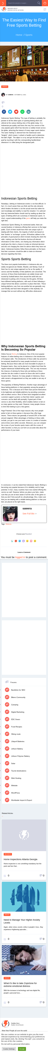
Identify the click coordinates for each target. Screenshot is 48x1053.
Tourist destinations (18, 771)
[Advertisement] (24, 170)
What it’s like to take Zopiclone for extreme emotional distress (20, 984)
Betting (14, 354)
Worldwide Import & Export (21, 800)
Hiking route (16, 734)
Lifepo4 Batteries (17, 741)
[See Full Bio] (35, 513)
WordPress (15, 793)
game (28, 218)
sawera (10, 94)
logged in (20, 557)
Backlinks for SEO (18, 690)
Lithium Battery (17, 749)
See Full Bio (28, 513)
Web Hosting (16, 778)
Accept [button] (21, 1049)
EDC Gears (15, 719)
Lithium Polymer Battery (20, 756)
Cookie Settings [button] (9, 1049)
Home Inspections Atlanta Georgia (20, 859)
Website (8, 524)
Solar (13, 763)
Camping (14, 705)
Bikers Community (18, 697)
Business (8, 854)
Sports (4, 86)
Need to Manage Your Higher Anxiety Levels (22, 921)
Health (7, 914)
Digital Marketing (17, 712)
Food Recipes (16, 727)
